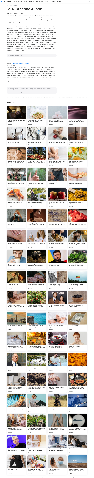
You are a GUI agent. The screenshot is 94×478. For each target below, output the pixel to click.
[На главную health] (7, 1)
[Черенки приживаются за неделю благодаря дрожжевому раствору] (36, 424)
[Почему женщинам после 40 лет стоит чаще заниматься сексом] (16, 403)
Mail (2, 477)
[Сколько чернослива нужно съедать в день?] (77, 300)
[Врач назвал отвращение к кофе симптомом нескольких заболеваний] (16, 259)
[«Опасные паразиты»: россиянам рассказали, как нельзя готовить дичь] (36, 280)
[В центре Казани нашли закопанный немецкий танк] (57, 280)
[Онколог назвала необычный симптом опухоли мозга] (16, 383)
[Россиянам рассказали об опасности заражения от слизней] (36, 341)
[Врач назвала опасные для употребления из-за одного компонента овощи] (77, 259)
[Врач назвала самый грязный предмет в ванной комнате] (77, 136)
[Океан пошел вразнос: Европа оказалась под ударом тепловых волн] (36, 321)
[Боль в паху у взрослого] (36, 403)
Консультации (9, 5)
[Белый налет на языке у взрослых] (77, 341)
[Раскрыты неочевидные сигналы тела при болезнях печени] (57, 157)
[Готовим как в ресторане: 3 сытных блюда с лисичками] (77, 362)
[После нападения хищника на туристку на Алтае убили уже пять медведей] (36, 259)
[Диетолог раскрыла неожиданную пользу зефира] (57, 116)
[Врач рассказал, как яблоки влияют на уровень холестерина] (36, 157)
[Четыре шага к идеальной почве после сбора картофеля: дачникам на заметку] (36, 383)
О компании (6, 477)
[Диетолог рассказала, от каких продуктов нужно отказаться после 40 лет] (77, 383)
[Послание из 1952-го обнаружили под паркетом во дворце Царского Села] (57, 218)
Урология (16, 5)
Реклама (11, 477)
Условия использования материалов (53, 477)
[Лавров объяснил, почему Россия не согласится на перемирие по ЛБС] (16, 362)
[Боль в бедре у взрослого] (16, 465)
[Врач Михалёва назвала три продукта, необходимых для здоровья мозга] (16, 198)
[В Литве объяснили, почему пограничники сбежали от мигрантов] (77, 280)
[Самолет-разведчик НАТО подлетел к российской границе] (77, 424)
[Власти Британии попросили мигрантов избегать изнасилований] (16, 321)
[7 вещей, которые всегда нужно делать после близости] (77, 239)
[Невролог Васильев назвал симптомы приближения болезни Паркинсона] (36, 198)
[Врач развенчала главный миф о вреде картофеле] (57, 239)
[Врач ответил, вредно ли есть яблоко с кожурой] (57, 198)
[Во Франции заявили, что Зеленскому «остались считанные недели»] (57, 259)
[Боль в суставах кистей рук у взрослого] (57, 383)
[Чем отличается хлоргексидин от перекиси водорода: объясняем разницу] (36, 239)
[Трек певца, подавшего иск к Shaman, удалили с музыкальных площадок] (16, 444)
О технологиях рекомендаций (73, 477)
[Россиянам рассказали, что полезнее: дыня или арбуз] (77, 157)
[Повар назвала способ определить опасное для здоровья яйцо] (77, 177)
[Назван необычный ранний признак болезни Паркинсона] (36, 177)
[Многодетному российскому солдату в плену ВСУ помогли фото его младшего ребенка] (16, 177)
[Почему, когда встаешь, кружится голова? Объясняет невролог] (77, 116)
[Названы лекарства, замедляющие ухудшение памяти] (77, 321)
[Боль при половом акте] (77, 444)
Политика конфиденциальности (86, 477)
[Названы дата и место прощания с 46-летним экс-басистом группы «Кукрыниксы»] (77, 403)
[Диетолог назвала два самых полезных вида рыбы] (36, 116)
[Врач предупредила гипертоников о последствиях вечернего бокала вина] (16, 424)
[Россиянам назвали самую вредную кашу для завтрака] (57, 341)
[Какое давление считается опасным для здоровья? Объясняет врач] (36, 136)
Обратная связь (64, 477)
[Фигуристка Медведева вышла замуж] (57, 300)
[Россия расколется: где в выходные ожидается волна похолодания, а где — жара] (57, 403)
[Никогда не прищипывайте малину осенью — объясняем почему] (36, 300)
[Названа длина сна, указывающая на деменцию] (16, 116)
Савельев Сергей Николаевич (20, 63)
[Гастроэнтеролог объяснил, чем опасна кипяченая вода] (16, 136)
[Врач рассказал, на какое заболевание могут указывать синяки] (57, 424)
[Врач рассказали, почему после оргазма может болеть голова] (16, 157)
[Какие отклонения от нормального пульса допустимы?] (57, 136)
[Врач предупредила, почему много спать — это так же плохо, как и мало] (16, 341)
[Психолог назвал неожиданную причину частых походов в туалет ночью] (36, 444)
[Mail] (2, 1)
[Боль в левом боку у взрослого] (57, 362)
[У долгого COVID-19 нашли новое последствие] (16, 218)
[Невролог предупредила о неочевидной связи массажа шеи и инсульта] (16, 300)
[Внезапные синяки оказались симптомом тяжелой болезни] (16, 239)
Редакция (43, 477)
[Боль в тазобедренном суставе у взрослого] (57, 177)
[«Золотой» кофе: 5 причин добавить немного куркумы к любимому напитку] (77, 198)
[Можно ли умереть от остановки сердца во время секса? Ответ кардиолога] (57, 321)
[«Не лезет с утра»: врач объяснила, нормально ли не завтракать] (36, 465)
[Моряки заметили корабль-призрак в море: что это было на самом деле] (77, 465)
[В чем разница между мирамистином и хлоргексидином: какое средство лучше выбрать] (57, 465)
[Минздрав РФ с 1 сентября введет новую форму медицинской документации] (57, 444)
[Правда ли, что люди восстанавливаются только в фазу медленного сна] (16, 280)
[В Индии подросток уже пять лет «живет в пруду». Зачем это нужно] (36, 362)
